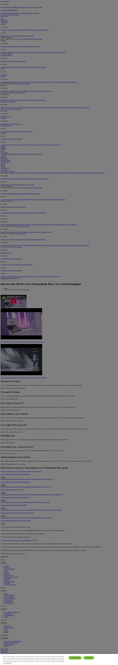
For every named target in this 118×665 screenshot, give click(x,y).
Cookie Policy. (8, 663)
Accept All (89, 658)
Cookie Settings (75, 658)
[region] (59, 659)
